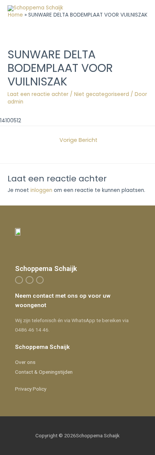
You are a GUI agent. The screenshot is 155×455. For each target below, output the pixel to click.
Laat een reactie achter (38, 94)
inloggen (41, 190)
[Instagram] (29, 280)
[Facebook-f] (19, 280)
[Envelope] (40, 280)
